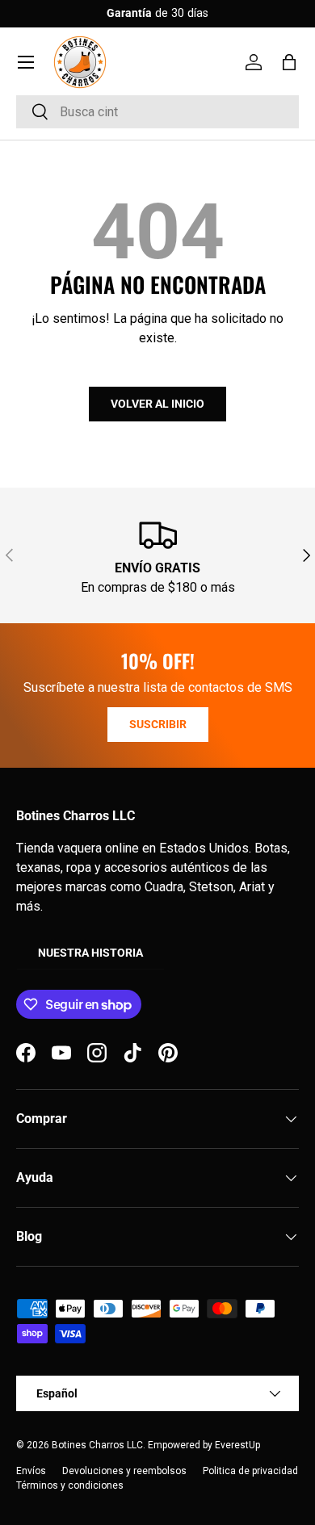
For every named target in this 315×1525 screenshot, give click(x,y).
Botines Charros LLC (97, 1445)
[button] (289, 62)
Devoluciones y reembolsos (124, 1471)
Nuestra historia (90, 952)
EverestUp (237, 1445)
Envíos (31, 1471)
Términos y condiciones (70, 1485)
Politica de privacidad (250, 1471)
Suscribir (158, 724)
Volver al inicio (157, 403)
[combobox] (157, 111)
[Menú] (26, 62)
